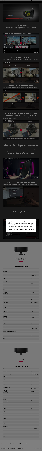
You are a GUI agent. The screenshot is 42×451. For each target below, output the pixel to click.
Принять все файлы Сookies (30, 229)
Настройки (10, 229)
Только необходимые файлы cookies (19, 229)
